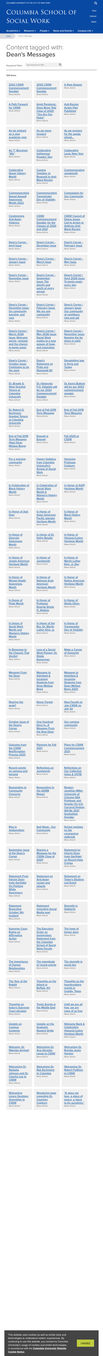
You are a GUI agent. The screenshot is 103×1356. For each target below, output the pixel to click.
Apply (93, 21)
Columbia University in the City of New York (28, 3)
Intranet (93, 16)
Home (8, 36)
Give (94, 10)
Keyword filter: (14, 65)
